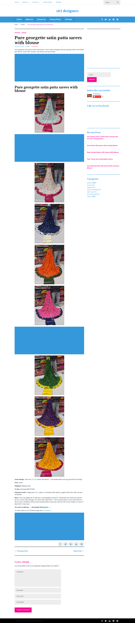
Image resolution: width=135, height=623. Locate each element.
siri (28, 46)
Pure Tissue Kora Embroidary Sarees (100, 159)
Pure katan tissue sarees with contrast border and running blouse (103, 138)
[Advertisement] (50, 67)
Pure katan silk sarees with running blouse (102, 145)
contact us (35, 2)
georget (34, 479)
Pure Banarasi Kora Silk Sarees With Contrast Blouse (103, 167)
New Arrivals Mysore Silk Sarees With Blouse (103, 152)
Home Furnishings (93, 190)
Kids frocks (90, 192)
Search (118, 2)
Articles (23, 24)
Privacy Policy (47, 2)
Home (17, 2)
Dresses (89, 185)
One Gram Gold (92, 194)
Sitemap (58, 2)
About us (25, 2)
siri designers (67, 11)
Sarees (24, 32)
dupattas (90, 187)
